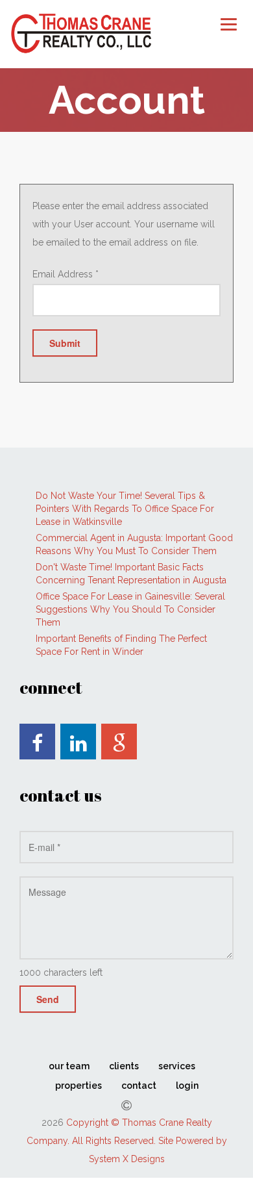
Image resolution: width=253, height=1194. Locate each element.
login (187, 1085)
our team (69, 1066)
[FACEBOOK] (37, 741)
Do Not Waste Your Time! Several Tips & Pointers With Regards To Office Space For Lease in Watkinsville (125, 508)
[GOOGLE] (119, 741)
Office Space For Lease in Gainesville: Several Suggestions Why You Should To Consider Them (130, 609)
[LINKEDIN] (78, 741)
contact (138, 1085)
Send (47, 999)
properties (78, 1085)
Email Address (65, 274)
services (176, 1066)
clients (124, 1066)
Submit (64, 343)
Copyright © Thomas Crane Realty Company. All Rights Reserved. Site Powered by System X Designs (127, 1140)
